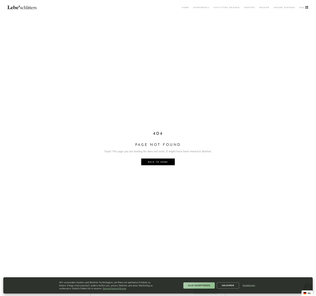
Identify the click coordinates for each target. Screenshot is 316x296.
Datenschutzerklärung (114, 288)
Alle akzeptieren (199, 285)
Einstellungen (249, 285)
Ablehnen (228, 285)
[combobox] (307, 293)
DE (309, 293)
